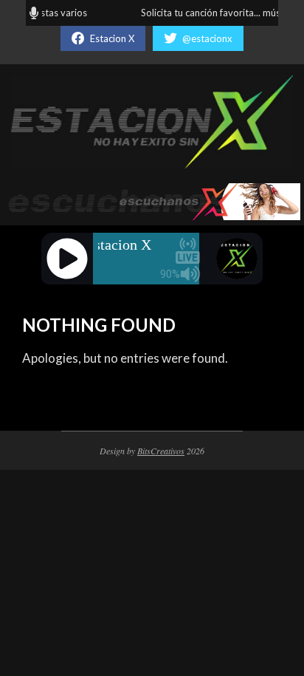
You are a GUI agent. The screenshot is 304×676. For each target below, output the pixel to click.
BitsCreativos (160, 451)
